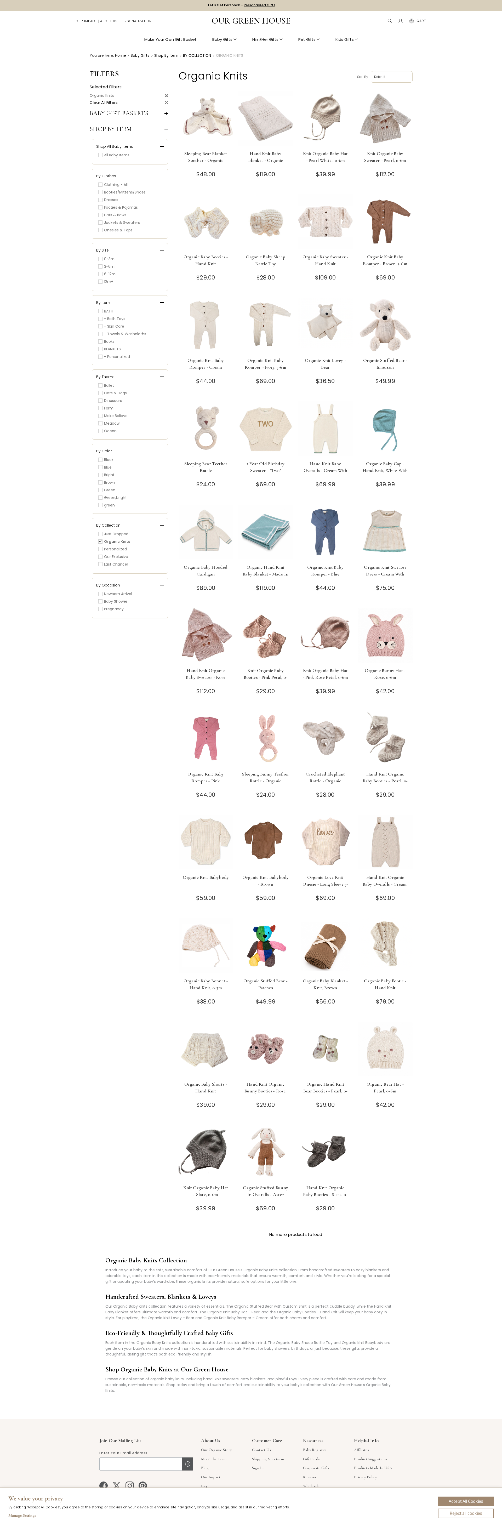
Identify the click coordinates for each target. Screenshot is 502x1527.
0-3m (109, 258)
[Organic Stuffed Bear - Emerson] (385, 326)
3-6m (109, 266)
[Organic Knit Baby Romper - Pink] (206, 739)
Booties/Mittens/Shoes (125, 192)
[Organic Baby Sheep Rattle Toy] (265, 222)
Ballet (109, 385)
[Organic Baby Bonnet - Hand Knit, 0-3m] (206, 946)
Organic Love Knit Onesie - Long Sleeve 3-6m (325, 884)
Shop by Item (111, 129)
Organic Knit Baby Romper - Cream (205, 363)
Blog (205, 1468)
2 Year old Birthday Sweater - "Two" (265, 467)
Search (389, 21)
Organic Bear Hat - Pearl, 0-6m (385, 1087)
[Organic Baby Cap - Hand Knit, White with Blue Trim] (385, 429)
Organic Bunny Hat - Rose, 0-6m (385, 674)
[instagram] (130, 1486)
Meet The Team (213, 1459)
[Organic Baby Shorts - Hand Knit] (206, 1050)
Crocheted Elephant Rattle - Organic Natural (325, 780)
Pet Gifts (307, 39)
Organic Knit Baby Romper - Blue (325, 570)
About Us (109, 21)
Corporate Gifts (316, 1468)
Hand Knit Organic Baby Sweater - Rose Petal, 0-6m (205, 677)
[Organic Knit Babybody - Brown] (265, 843)
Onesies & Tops (118, 230)
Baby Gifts (222, 39)
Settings (22, 1516)
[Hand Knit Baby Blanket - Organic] (265, 119)
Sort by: (363, 77)
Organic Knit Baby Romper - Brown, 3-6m (385, 260)
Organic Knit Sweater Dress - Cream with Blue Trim (385, 574)
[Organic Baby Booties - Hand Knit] (206, 222)
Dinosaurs (113, 400)
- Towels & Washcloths (125, 334)
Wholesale (311, 1486)
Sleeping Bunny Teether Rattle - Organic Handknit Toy (265, 780)
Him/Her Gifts (265, 39)
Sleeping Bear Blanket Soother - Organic (205, 157)
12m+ (108, 281)
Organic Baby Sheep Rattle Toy (265, 260)
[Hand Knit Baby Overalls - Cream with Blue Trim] (325, 429)
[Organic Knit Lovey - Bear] (325, 326)
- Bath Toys (114, 318)
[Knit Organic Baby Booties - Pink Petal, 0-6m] (265, 636)
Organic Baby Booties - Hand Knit (206, 260)
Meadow (111, 423)
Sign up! (187, 1464)
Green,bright (115, 497)
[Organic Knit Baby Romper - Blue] (325, 533)
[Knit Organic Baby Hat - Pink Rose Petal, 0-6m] (325, 636)
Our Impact (86, 21)
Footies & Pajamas (121, 207)
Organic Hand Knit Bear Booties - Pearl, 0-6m (325, 1091)
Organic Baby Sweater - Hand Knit (326, 260)
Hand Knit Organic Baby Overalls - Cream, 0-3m (385, 884)
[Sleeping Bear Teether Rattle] (206, 429)
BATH (108, 311)
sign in (258, 1468)
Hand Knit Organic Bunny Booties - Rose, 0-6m (265, 1091)
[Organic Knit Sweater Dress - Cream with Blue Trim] (385, 533)
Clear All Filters (104, 102)
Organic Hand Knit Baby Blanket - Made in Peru (265, 574)
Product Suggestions (370, 1459)
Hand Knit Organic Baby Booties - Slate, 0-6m (325, 1194)
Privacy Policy (365, 1477)
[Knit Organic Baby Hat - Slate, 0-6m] (206, 1153)
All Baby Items (116, 155)
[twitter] (116, 1486)
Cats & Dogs (115, 393)
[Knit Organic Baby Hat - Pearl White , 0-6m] (325, 119)
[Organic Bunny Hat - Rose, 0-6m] (385, 636)
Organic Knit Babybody (206, 877)
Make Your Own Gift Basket (170, 39)
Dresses (111, 199)
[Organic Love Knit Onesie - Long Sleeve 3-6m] (325, 843)
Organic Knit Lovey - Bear (325, 363)
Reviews (309, 1477)
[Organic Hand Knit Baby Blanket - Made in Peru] (265, 533)
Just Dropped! (116, 534)
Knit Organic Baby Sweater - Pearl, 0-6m (385, 157)
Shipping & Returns (268, 1459)
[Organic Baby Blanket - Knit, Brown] (325, 946)
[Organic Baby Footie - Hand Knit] (385, 946)
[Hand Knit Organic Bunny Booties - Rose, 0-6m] (265, 1050)
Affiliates (361, 1450)
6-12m (110, 274)
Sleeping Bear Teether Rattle (205, 467)
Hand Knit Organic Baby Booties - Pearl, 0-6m (385, 780)
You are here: (102, 55)
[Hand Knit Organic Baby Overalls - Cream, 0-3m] (385, 843)
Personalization (136, 21)
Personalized (115, 549)
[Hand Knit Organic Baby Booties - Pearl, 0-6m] (385, 739)
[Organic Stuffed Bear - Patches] (265, 946)
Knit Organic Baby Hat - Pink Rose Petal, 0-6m (325, 674)
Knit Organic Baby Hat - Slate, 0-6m (205, 1191)
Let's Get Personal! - (241, 5)
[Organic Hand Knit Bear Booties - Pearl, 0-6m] (325, 1050)
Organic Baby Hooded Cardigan (205, 570)
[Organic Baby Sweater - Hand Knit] (325, 222)
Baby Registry (314, 1450)
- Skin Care (114, 326)
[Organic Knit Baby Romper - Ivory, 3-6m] (265, 326)
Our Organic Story (216, 1450)
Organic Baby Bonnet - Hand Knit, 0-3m (206, 984)
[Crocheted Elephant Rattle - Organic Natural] (325, 739)
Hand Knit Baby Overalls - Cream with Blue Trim (325, 470)
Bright (109, 474)
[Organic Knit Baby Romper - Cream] (206, 326)
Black (108, 459)
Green (109, 490)
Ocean (110, 431)
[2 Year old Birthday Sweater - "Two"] (265, 429)
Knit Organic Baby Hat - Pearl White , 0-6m (325, 157)
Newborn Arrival (118, 593)
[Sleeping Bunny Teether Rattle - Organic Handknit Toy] (265, 739)
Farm (108, 408)
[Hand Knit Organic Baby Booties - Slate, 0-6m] (325, 1153)
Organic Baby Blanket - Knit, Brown (325, 984)
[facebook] (103, 1486)
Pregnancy (114, 609)
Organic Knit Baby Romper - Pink (205, 777)
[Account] (400, 21)
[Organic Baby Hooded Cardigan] (206, 533)
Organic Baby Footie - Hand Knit (385, 984)
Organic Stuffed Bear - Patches (265, 984)
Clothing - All (116, 184)
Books (109, 341)
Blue (108, 467)
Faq (204, 1486)
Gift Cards (311, 1459)
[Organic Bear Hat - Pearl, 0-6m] (385, 1050)
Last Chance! (116, 564)
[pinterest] (143, 1486)
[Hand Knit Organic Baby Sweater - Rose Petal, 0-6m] (206, 636)
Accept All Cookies (466, 1501)
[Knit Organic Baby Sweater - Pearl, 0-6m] (385, 119)
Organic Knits (102, 95)
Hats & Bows (115, 215)
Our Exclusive (116, 556)
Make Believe (116, 415)
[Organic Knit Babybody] (206, 843)
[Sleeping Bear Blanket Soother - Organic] (206, 119)
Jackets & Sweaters (122, 222)
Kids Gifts (344, 39)
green (109, 505)
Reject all (466, 1513)
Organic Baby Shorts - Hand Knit (205, 1087)
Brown (109, 482)
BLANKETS (112, 349)
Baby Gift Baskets (119, 113)
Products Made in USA (373, 1468)
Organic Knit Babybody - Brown (265, 880)
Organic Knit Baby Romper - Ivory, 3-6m (265, 363)
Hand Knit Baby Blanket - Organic (265, 157)
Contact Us (261, 1450)
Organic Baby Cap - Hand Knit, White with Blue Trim (385, 470)
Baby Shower (115, 601)
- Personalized (117, 356)
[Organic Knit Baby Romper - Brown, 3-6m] (385, 222)
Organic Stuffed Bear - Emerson (385, 363)
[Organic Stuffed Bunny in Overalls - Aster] (265, 1153)
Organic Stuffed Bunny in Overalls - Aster (265, 1191)
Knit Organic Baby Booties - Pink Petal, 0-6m (266, 677)
